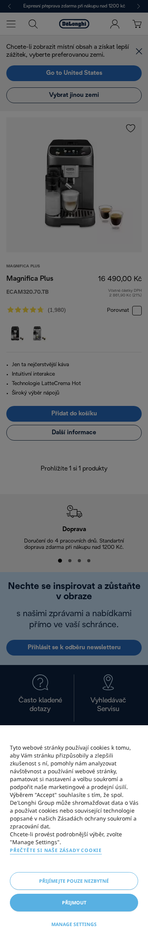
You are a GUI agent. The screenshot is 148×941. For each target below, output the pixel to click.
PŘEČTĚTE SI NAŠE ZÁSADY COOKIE (56, 850)
